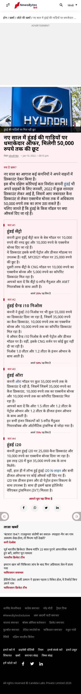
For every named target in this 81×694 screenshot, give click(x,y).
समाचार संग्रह (31, 655)
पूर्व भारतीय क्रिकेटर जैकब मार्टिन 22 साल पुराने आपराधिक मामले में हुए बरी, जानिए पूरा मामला (40, 551)
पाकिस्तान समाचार (13, 572)
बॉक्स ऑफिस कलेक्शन (34, 622)
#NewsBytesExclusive (16, 615)
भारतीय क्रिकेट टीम (14, 557)
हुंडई (67, 183)
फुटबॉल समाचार (11, 629)
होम (5, 17)
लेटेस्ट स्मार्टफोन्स (31, 629)
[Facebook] (23, 508)
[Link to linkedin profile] (41, 663)
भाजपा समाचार (11, 622)
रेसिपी (6, 637)
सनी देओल (10, 542)
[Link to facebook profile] (23, 663)
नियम (41, 649)
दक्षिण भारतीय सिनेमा (23, 637)
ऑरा (18, 381)
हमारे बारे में (9, 649)
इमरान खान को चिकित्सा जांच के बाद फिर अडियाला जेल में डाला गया (38, 566)
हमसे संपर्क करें (54, 649)
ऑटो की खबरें (24, 17)
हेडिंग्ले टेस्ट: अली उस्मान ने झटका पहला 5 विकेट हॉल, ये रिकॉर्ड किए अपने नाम (40, 582)
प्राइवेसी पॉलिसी (26, 649)
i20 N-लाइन (53, 470)
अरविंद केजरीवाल (12, 608)
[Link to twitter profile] (32, 663)
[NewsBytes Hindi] (26, 5)
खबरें (12, 17)
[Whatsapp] (35, 508)
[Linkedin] (57, 508)
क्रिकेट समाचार (56, 622)
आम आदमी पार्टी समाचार (46, 615)
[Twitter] (46, 508)
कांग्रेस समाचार (32, 608)
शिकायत (7, 655)
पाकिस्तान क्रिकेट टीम (15, 587)
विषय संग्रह (47, 655)
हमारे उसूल (71, 649)
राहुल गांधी (71, 629)
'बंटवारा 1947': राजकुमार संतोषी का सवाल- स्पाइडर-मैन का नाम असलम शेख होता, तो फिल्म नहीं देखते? (38, 536)
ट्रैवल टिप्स (61, 608)
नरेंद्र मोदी (48, 608)
